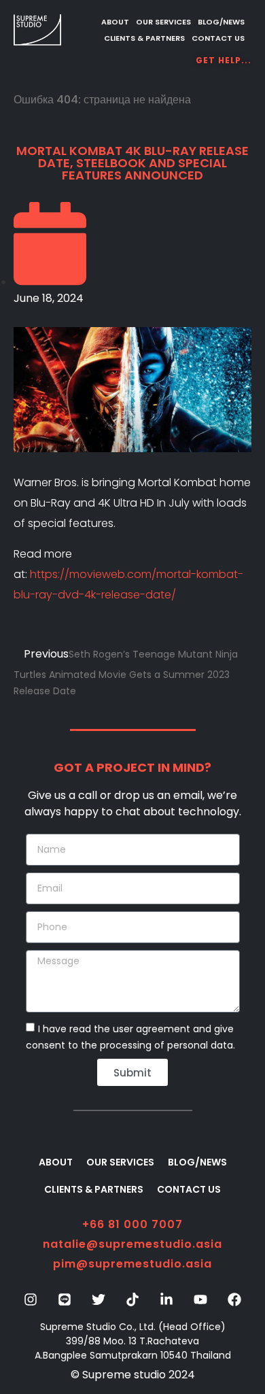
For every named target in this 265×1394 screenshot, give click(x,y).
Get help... (223, 60)
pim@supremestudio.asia (132, 1264)
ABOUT (115, 21)
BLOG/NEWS (221, 21)
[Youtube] (200, 1299)
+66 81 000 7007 (132, 1224)
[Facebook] (234, 1299)
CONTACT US (218, 38)
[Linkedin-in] (166, 1299)
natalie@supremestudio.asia (132, 1244)
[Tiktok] (132, 1299)
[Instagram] (30, 1299)
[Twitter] (98, 1299)
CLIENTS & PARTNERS (144, 38)
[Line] (64, 1299)
